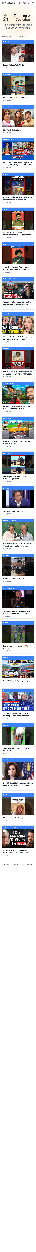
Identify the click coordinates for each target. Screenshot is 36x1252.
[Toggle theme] (29, 3)
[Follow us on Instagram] (15, 3)
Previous (8, 864)
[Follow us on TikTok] (19, 3)
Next (28, 864)
